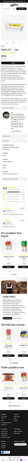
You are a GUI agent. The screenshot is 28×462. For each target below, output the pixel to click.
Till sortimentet (14, 363)
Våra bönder (17, 417)
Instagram (3, 445)
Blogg (15, 419)
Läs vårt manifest (17, 318)
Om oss (3, 419)
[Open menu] (2, 4)
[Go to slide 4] (13, 271)
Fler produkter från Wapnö (11, 234)
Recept (16, 421)
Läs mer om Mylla (7, 318)
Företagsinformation (6, 423)
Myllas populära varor (12, 367)
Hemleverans (4, 435)
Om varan (6, 141)
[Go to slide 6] (16, 271)
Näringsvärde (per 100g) (10, 179)
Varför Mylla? (4, 417)
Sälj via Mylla (17, 433)
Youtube (3, 447)
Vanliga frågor (4, 433)
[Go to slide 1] (9, 271)
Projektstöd (4, 425)
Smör (5, 12)
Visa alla (14, 274)
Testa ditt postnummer (20, 444)
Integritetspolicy (17, 457)
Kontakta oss (4, 431)
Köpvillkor (9, 457)
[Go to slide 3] (12, 271)
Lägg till (13, 63)
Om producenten (8, 108)
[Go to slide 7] (17, 271)
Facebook (3, 443)
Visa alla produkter (14, 405)
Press (2, 421)
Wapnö (3, 46)
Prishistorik (6, 136)
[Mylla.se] (14, 5)
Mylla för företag (18, 431)
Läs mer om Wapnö (15, 131)
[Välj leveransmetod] (14, 8)
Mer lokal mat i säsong (13, 324)
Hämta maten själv (5, 437)
